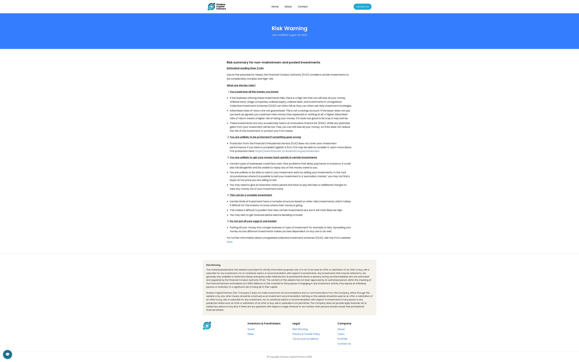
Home (274, 6)
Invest (251, 329)
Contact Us (362, 6)
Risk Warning (300, 329)
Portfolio (342, 339)
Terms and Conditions (305, 339)
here (229, 242)
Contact (303, 6)
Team (340, 334)
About (288, 6)
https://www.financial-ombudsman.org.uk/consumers (287, 151)
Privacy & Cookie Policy (306, 334)
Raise (251, 334)
